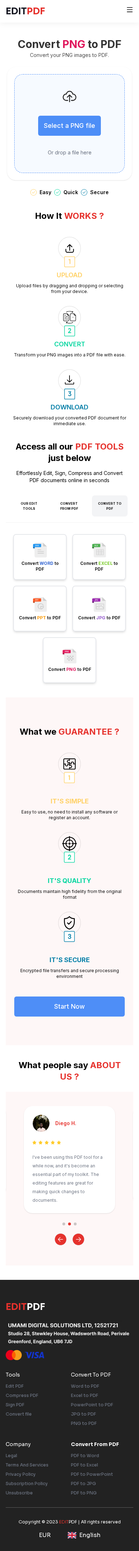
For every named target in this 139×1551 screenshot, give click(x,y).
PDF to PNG (84, 1492)
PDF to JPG (83, 1483)
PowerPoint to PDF (92, 1404)
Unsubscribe (19, 1492)
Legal (11, 1455)
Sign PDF (15, 1404)
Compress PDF (22, 1395)
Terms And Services (27, 1465)
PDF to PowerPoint (92, 1474)
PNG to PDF (84, 1423)
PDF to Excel (84, 1465)
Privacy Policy (21, 1474)
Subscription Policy (27, 1483)
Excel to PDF (84, 1395)
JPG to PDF (83, 1414)
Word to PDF (85, 1386)
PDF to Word (85, 1455)
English (90, 1535)
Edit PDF (15, 1386)
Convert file (19, 1414)
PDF (25, 11)
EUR (45, 1535)
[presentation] (69, 123)
